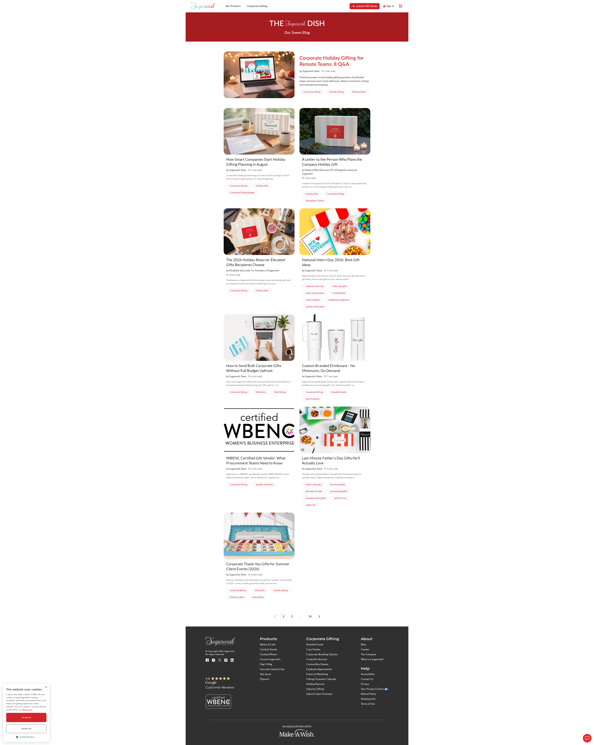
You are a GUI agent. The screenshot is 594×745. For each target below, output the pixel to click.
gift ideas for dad (315, 491)
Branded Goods (340, 392)
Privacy (365, 684)
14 (310, 616)
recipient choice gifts (317, 498)
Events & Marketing (317, 674)
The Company (368, 654)
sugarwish (312, 504)
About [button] (366, 639)
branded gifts (341, 293)
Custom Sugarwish (270, 659)
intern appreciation (317, 293)
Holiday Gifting (338, 91)
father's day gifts (315, 484)
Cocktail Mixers (268, 654)
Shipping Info (368, 698)
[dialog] (26, 713)
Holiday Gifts (264, 185)
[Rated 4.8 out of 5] (220, 678)
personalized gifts (340, 491)
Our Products (233, 6)
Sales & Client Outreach (319, 693)
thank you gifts (239, 597)
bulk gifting (260, 597)
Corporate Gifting (257, 6)
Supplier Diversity (266, 484)
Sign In (390, 6)
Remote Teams (361, 91)
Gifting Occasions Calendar (321, 679)
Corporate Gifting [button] (322, 639)
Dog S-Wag (266, 664)
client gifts (262, 590)
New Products (314, 398)
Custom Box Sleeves (317, 664)
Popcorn (264, 679)
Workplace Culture (317, 200)
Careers (365, 649)
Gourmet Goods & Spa (272, 669)
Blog (363, 644)
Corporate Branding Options (322, 654)
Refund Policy (368, 693)
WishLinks (262, 392)
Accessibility (368, 674)
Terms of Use (368, 703)
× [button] (46, 687)
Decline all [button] (26, 728)
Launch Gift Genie (366, 6)
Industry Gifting (315, 689)
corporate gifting (240, 590)
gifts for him (342, 498)
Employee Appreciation (319, 669)
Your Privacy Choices (373, 689)
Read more (27, 709)
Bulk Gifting (281, 392)
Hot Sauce (265, 674)
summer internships (317, 306)
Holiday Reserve (315, 684)
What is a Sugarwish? (372, 659)
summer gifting (282, 590)
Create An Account (316, 659)
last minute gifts (339, 484)
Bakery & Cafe (267, 644)
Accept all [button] (26, 717)
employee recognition (341, 299)
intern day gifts (341, 286)
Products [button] (268, 639)
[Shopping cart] (400, 6)
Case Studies (313, 649)
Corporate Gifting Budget (244, 192)
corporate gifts (315, 299)
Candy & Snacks (268, 649)
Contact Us (367, 679)
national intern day (316, 286)
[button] (26, 737)
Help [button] (365, 668)
